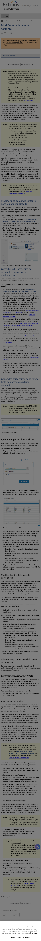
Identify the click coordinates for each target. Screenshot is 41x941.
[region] (20, 931)
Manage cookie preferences (20, 937)
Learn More (34, 933)
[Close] (38, 924)
